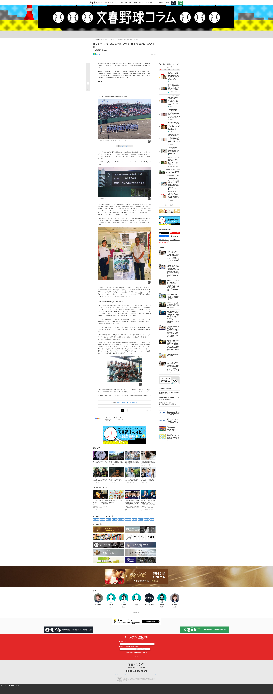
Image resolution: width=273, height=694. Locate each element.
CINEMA (147, 2)
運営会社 (157, 674)
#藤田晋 (152, 519)
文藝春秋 (136, 2)
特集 (122, 2)
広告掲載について (117, 674)
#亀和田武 (121, 519)
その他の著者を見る (136, 612)
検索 (168, 2)
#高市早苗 (108, 519)
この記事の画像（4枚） (126, 146)
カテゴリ (116, 2)
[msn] (142, 671)
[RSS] (145, 671)
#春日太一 (140, 519)
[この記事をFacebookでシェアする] (88, 70)
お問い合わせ (127, 674)
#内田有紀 (114, 519)
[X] (131, 671)
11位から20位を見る (169, 205)
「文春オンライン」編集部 (174, 166)
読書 (151, 2)
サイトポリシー (149, 674)
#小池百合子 (128, 519)
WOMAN (141, 2)
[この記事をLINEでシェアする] (88, 79)
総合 (172, 67)
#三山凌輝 (134, 519)
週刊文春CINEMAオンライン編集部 (173, 175)
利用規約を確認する (130, 652)
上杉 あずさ (99, 54)
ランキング (110, 2)
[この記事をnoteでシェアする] (88, 83)
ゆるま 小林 (171, 119)
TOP (94, 39)
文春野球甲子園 (106, 39)
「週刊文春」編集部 (173, 188)
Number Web (4, 685)
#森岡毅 (146, 519)
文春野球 (161, 2)
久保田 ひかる (172, 106)
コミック (156, 2)
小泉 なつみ (171, 154)
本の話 (17, 685)
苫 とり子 (171, 81)
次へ (147, 410)
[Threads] (134, 671)
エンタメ (96, 57)
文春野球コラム (99, 39)
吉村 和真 (171, 200)
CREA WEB (11, 685)
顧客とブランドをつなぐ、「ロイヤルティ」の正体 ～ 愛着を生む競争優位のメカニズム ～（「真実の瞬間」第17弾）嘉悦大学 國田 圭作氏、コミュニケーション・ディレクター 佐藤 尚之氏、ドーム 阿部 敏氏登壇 (148, 505)
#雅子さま (96, 519)
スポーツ (101, 57)
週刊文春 (131, 2)
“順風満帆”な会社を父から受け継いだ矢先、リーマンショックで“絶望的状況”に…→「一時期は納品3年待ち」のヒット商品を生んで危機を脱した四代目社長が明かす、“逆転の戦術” (100, 505)
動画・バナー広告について (138, 674)
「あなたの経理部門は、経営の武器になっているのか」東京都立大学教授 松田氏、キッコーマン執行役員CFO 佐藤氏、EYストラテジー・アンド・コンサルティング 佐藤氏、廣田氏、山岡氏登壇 (132, 505)
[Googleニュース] (138, 671)
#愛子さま (102, 519)
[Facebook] (127, 671)
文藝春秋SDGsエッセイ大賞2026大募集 (115, 502)
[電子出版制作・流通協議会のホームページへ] (119, 679)
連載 (126, 2)
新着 (106, 2)
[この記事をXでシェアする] (88, 65)
